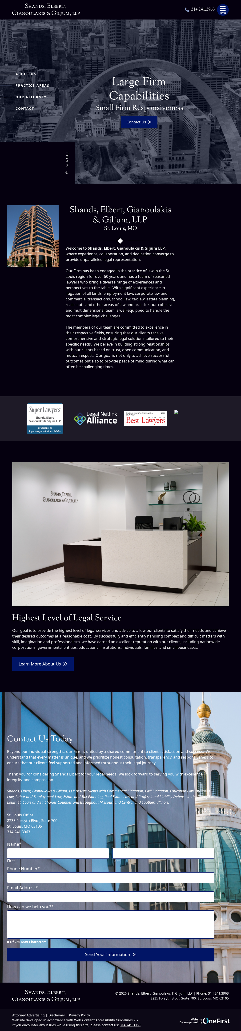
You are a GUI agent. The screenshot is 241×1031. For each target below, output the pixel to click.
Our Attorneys (32, 97)
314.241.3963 (203, 9)
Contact (25, 108)
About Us (26, 74)
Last (116, 861)
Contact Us (136, 122)
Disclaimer (56, 1015)
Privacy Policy (79, 1015)
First (11, 861)
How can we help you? (30, 906)
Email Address (22, 887)
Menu (223, 13)
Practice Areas (32, 85)
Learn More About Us (40, 664)
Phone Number (23, 868)
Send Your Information (107, 954)
